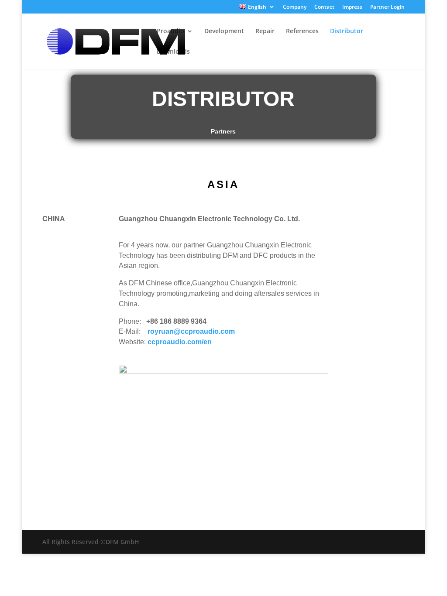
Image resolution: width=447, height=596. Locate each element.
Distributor (346, 31)
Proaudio (170, 31)
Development (224, 31)
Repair (265, 31)
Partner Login (387, 7)
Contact (324, 7)
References (302, 31)
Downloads (173, 51)
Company (294, 7)
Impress (352, 7)
